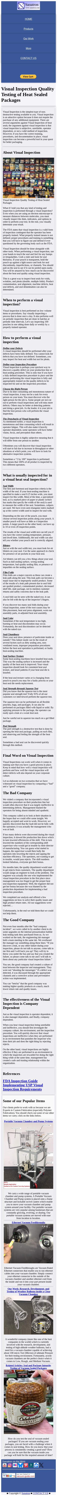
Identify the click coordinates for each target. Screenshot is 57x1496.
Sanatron (26, 1493)
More (28, 48)
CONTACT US (28, 58)
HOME (28, 19)
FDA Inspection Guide (20, 1081)
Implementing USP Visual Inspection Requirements (23, 1087)
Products (28, 29)
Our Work (28, 38)
